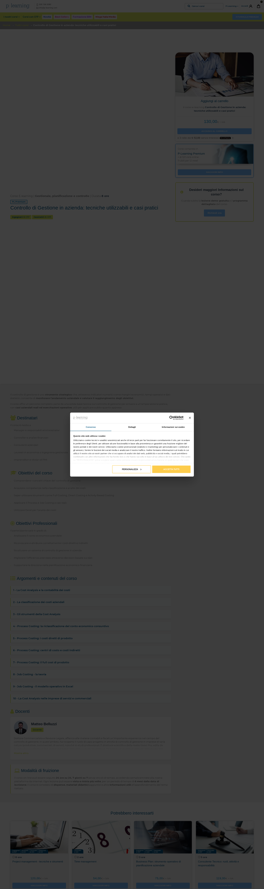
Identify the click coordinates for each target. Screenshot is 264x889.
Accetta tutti (171, 469)
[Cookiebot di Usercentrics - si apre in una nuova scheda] (171, 418)
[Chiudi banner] (190, 418)
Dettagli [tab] (132, 427)
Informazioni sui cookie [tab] (173, 427)
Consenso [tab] (91, 427)
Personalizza (130, 469)
